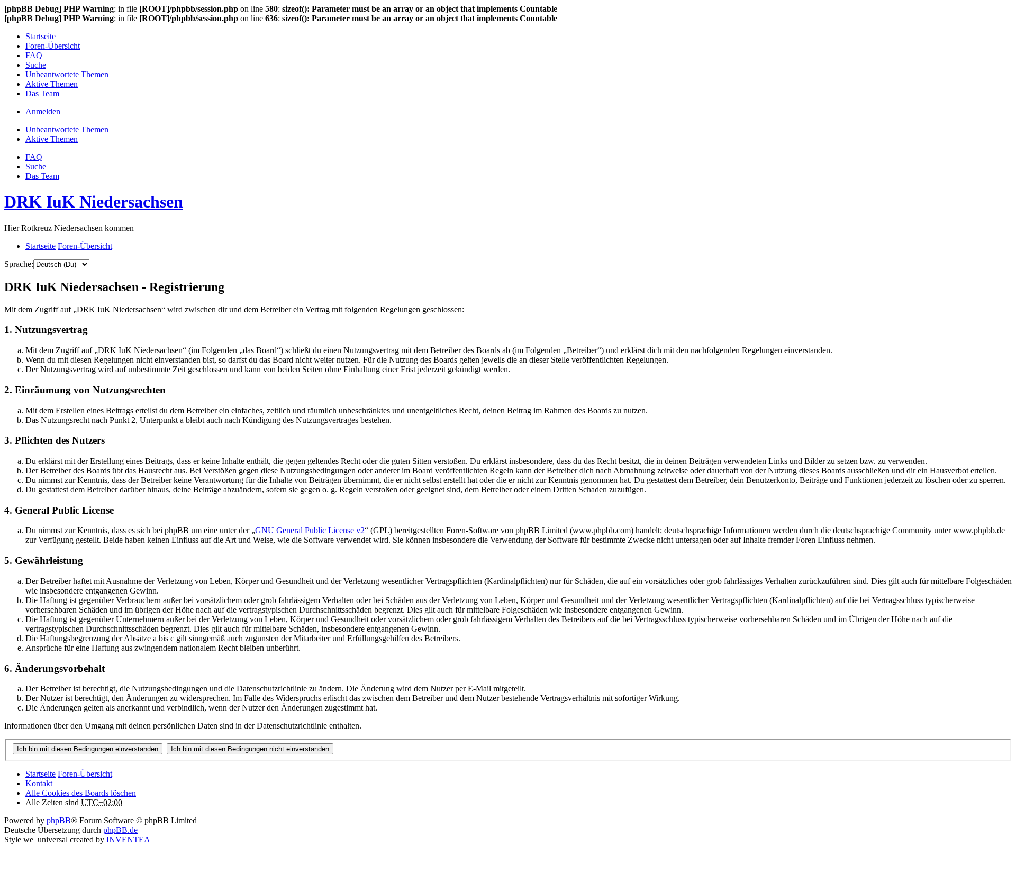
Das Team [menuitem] (42, 93)
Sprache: (18, 263)
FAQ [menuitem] (33, 55)
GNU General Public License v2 (310, 530)
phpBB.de (120, 829)
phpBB (59, 820)
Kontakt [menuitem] (38, 783)
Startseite (40, 773)
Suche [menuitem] (35, 64)
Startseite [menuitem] (40, 36)
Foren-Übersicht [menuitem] (52, 45)
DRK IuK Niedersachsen (93, 201)
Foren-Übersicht (85, 773)
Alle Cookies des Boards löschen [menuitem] (80, 792)
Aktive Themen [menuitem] (51, 83)
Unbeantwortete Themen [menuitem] (66, 74)
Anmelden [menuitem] (42, 111)
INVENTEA (128, 839)
